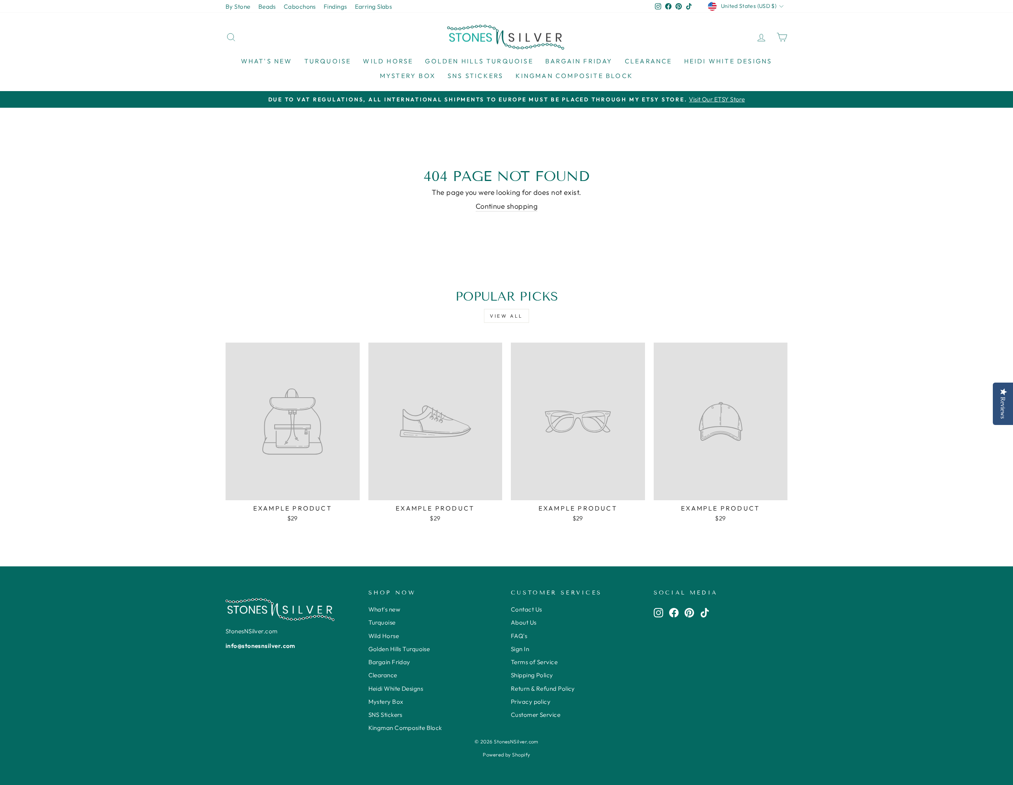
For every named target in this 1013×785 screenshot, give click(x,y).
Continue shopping (507, 206)
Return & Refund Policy (543, 688)
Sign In (520, 649)
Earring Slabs (373, 6)
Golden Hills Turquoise (479, 61)
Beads (267, 6)
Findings (335, 6)
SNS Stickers (475, 76)
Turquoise (327, 61)
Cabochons (300, 6)
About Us (524, 622)
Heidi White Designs (728, 61)
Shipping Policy (532, 675)
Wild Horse (388, 61)
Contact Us (526, 609)
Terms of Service (534, 662)
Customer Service (535, 714)
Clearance (648, 61)
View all (506, 316)
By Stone (238, 6)
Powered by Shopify (506, 754)
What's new (266, 61)
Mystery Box (408, 76)
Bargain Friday (579, 61)
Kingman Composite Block (575, 76)
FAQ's (519, 636)
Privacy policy (530, 701)
